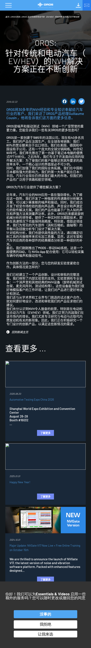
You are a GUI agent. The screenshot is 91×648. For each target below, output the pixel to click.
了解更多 (45, 432)
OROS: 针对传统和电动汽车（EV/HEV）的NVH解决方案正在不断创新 (50, 17)
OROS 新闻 (15, 17)
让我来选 (45, 634)
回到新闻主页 (20, 332)
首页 (7, 17)
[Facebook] (64, 101)
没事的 (45, 614)
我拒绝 (45, 624)
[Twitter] (81, 101)
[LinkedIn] (73, 101)
